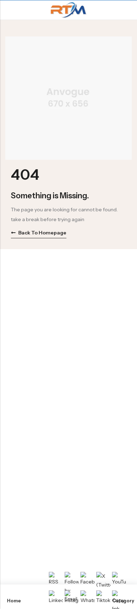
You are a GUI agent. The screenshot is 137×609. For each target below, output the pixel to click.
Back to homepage (42, 233)
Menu (7, 10)
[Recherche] (129, 10)
